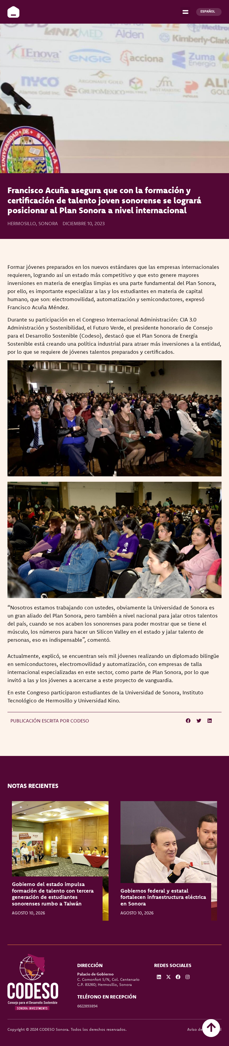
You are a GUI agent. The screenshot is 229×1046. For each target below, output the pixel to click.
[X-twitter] (168, 977)
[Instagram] (187, 977)
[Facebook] (178, 977)
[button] (185, 12)
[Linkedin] (159, 977)
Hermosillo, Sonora (32, 223)
